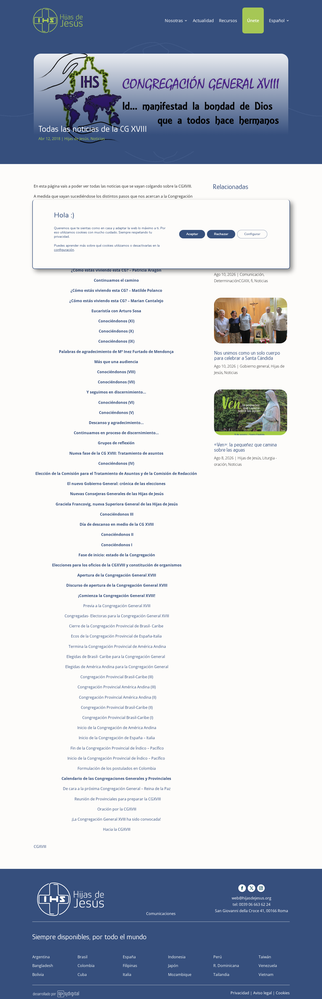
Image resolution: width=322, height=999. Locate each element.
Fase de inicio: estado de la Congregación (116, 555)
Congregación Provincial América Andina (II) (117, 697)
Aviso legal (262, 992)
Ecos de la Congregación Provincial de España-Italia (116, 636)
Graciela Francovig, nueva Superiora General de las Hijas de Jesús (117, 504)
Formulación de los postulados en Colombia (117, 768)
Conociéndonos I (116, 544)
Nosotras (174, 20)
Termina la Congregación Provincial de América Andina (117, 646)
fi (252, 280)
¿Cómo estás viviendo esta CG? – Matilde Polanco (116, 290)
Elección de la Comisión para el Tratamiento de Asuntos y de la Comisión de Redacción (116, 473)
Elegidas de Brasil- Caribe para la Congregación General (116, 656)
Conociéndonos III (116, 514)
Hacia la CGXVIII (116, 829)
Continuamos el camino (116, 280)
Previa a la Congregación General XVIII (116, 605)
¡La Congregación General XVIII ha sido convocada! (116, 819)
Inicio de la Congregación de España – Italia (117, 737)
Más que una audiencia (116, 361)
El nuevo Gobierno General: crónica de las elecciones (116, 483)
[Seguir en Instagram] (261, 888)
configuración (64, 250)
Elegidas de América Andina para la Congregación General (116, 666)
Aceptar (192, 234)
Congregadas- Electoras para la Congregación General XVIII (116, 615)
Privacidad (240, 992)
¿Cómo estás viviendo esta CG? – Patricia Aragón (116, 270)
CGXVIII (40, 846)
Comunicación (252, 274)
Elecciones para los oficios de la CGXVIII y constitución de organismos (117, 565)
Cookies (283, 992)
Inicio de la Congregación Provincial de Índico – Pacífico (116, 758)
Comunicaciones (161, 913)
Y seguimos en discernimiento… (116, 392)
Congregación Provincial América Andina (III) (117, 687)
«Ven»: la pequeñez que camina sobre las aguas (245, 447)
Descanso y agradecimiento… (116, 422)
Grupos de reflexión (116, 442)
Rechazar (221, 234)
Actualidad (203, 20)
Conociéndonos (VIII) (116, 371)
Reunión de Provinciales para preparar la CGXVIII (117, 799)
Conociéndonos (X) (116, 331)
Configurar (252, 234)
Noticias (98, 138)
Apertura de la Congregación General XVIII (116, 575)
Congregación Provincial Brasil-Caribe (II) (117, 707)
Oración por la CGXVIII (116, 809)
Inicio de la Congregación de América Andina (116, 727)
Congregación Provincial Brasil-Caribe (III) (116, 676)
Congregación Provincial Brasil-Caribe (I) (117, 717)
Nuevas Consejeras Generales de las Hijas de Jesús (117, 493)
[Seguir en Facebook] (242, 888)
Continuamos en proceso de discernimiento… (116, 432)
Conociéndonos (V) (116, 412)
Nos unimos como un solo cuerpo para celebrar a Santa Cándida (247, 355)
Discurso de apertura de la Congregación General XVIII (116, 585)
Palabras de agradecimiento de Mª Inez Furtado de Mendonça (116, 351)
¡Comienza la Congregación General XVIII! (116, 595)
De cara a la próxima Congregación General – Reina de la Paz (117, 788)
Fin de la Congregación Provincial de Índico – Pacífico (117, 748)
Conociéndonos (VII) (116, 382)
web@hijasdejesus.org (251, 898)
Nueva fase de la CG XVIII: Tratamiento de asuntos (116, 453)
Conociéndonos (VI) (116, 402)
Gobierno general (254, 366)
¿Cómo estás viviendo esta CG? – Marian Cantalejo (116, 300)
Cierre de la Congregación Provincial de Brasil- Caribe (116, 626)
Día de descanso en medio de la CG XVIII (117, 524)
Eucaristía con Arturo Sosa (116, 310)
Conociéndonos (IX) (116, 341)
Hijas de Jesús (76, 138)
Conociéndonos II (117, 534)
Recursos (228, 20)
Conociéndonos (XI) (116, 321)
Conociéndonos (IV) (116, 463)
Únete (253, 20)
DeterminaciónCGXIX (231, 280)
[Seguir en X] (251, 888)
